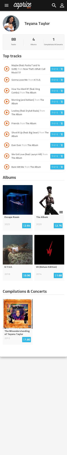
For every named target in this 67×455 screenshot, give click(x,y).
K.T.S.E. (37, 80)
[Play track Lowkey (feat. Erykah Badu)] (7, 113)
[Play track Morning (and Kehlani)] (7, 102)
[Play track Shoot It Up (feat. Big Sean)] (7, 135)
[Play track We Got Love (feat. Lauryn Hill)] (7, 156)
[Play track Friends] (7, 124)
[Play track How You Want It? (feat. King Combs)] (7, 91)
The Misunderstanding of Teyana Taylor (17, 332)
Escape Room (11, 217)
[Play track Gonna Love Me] (7, 80)
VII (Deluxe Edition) (46, 266)
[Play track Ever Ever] (7, 146)
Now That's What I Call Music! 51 (28, 71)
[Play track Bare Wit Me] (7, 167)
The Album (31, 92)
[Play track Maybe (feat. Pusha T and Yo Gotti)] (7, 69)
